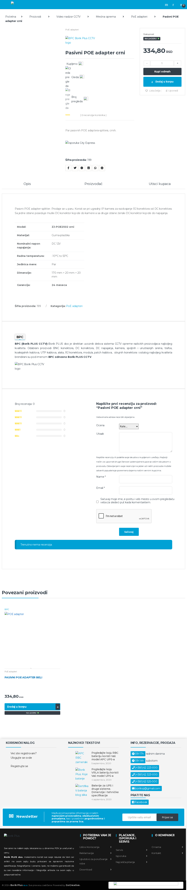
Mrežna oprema (106, 16)
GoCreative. (73, 885)
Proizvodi (35, 16)
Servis (119, 849)
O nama (156, 847)
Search (167, 5)
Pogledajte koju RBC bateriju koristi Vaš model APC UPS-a (104, 756)
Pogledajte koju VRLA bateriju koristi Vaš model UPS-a (104, 772)
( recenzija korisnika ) (93, 115)
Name (101, 476)
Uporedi (173, 90)
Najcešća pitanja (125, 862)
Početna (10, 16)
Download (85, 869)
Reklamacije (86, 853)
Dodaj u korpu (164, 81)
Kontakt (156, 853)
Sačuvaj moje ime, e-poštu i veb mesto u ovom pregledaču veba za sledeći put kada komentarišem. (137, 500)
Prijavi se (167, 817)
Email (100, 488)
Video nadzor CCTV (68, 16)
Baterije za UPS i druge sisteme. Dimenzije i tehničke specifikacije (105, 790)
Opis (27, 184)
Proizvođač (94, 184)
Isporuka (120, 856)
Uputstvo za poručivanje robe (93, 861)
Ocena (100, 425)
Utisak (100, 433)
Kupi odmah (162, 71)
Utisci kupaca (160, 184)
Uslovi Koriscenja (89, 847)
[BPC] (99, 43)
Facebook (141, 802)
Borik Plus (19, 885)
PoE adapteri (139, 16)
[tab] (27, 185)
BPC (7, 609)
